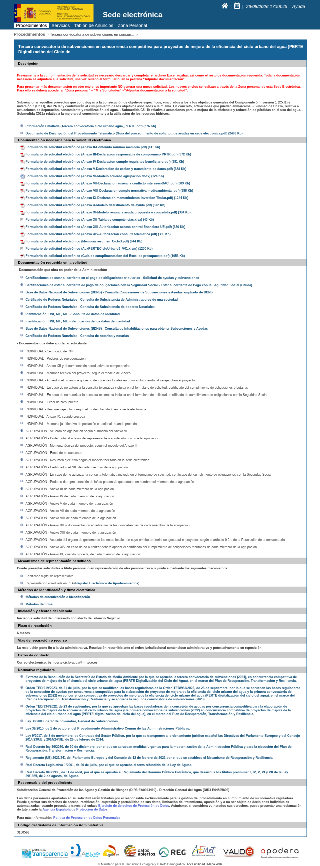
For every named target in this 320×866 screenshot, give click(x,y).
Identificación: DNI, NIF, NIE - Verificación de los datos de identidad (78, 321)
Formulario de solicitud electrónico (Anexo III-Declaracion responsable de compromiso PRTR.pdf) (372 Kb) (108, 154)
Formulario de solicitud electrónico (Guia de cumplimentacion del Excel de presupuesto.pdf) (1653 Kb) (105, 256)
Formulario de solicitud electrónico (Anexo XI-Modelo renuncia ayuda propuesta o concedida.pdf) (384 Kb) (108, 212)
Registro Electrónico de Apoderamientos (106, 583)
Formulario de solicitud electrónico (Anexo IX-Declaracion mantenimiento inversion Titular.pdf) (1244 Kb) (107, 198)
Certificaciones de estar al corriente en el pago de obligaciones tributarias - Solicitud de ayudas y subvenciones (112, 278)
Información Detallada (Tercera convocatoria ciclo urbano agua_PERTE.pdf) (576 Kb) (91, 126)
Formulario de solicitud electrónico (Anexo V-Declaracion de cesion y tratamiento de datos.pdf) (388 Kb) (106, 169)
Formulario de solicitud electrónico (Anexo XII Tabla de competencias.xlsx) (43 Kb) (90, 219)
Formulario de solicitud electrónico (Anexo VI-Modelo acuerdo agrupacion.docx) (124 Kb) (95, 176)
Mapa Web (214, 864)
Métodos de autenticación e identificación (58, 597)
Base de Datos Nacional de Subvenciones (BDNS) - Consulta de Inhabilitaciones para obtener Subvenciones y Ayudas (117, 328)
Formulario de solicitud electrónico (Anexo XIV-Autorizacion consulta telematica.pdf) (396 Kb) (98, 234)
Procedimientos (31, 25)
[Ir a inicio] (225, 6)
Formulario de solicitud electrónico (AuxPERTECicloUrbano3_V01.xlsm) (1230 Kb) (89, 248)
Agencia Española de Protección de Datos (75, 809)
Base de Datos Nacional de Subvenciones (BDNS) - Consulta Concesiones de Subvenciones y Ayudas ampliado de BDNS (119, 292)
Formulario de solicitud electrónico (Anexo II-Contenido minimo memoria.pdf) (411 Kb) (93, 147)
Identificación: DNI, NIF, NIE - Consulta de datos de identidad (73, 314)
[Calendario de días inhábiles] (237, 6)
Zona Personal (132, 25)
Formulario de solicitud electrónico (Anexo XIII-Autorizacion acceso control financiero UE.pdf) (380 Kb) (105, 227)
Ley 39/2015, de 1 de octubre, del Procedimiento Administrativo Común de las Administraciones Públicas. (108, 728)
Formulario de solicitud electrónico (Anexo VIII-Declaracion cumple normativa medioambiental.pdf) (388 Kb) (109, 190)
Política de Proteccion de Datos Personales (86, 818)
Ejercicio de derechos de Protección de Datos (133, 806)
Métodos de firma (39, 604)
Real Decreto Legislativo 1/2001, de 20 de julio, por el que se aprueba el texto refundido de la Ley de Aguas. (109, 765)
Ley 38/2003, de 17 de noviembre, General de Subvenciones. (72, 721)
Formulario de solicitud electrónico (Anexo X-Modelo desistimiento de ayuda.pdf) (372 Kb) (95, 205)
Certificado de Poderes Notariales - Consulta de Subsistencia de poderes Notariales (90, 307)
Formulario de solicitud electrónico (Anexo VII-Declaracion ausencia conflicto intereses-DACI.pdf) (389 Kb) (108, 183)
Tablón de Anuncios (93, 25)
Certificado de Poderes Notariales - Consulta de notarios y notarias (77, 336)
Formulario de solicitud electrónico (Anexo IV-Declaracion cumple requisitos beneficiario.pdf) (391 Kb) (105, 161)
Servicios (61, 25)
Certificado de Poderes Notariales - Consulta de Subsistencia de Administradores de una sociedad (102, 299)
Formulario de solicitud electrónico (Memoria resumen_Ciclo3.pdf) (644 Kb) (84, 241)
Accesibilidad (196, 864)
